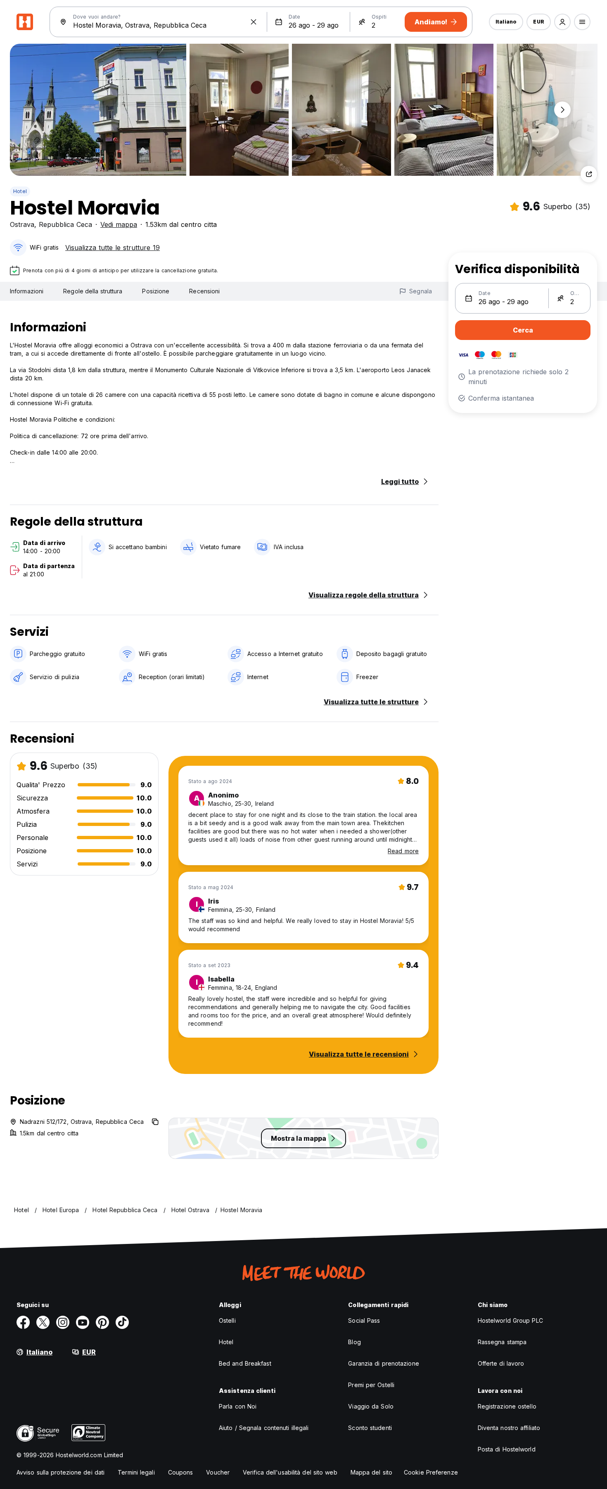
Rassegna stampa (502, 1341)
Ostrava (22, 224)
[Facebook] (23, 1322)
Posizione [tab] (155, 291)
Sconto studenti (370, 1427)
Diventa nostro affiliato (509, 1427)
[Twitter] (43, 1322)
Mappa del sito (371, 1472)
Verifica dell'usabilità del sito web (290, 1472)
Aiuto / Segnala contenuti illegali (263, 1427)
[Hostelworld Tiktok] (122, 1322)
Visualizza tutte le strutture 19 (112, 247)
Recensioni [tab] (204, 291)
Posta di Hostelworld (507, 1449)
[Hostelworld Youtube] (82, 1322)
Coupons (180, 1472)
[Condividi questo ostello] (589, 174)
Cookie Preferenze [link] (431, 1472)
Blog (354, 1341)
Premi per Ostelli (371, 1384)
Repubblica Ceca (65, 224)
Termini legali (136, 1472)
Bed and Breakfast (245, 1363)
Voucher (218, 1472)
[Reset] (253, 22)
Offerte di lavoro (501, 1363)
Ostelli (227, 1320)
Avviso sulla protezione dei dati (60, 1472)
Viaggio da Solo (371, 1406)
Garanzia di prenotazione (383, 1363)
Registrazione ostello (507, 1406)
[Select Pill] (562, 22)
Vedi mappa (118, 224)
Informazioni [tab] (26, 291)
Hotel (20, 191)
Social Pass (364, 1320)
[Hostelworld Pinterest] (102, 1322)
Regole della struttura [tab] (92, 291)
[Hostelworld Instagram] (62, 1322)
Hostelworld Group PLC (510, 1320)
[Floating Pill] (562, 109)
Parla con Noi (237, 1406)
